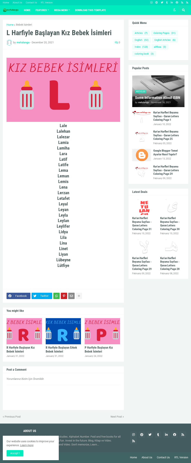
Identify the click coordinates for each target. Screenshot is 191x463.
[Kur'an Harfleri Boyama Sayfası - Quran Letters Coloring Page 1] (141, 117)
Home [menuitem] (27, 10)
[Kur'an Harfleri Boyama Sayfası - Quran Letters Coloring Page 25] (141, 136)
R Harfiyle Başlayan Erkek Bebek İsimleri (61, 349)
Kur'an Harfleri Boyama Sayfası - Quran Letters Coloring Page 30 (170, 223)
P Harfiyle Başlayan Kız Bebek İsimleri (99, 349)
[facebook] (177, 2)
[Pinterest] (64, 296)
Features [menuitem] (41, 10)
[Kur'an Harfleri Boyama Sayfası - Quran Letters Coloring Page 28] (172, 247)
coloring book (144, 53)
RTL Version (47, 2)
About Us (17, 2)
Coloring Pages (165, 33)
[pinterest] (156, 2)
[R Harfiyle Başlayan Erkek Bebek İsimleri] (63, 331)
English (141, 40)
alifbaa (160, 46)
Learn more (26, 445)
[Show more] (79, 296)
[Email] (71, 296)
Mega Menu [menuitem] (61, 10)
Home (6, 2)
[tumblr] (167, 2)
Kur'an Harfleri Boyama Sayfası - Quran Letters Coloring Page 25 (166, 135)
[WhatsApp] (56, 296)
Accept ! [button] (15, 453)
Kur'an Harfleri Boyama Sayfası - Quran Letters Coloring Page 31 (142, 223)
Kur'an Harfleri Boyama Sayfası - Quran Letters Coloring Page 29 (166, 170)
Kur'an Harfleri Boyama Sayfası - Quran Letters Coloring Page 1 (166, 116)
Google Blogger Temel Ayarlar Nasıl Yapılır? (165, 152)
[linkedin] (172, 2)
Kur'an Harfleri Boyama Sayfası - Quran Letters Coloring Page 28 (170, 263)
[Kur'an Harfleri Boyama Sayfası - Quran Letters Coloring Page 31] (144, 207)
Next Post (116, 416)
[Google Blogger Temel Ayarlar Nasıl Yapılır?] (141, 155)
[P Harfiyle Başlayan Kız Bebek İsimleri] (102, 331)
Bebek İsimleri (24, 24)
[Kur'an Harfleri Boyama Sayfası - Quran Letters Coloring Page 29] (141, 171)
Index (141, 46)
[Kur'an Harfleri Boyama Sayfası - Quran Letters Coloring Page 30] (172, 207)
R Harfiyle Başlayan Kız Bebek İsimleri (21, 349)
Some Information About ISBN (157, 97)
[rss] (182, 2)
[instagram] (151, 2)
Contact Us (31, 2)
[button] (174, 10)
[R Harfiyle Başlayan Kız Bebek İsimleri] (24, 331)
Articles (141, 33)
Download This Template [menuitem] (90, 10)
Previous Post (13, 416)
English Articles (165, 40)
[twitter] (162, 2)
